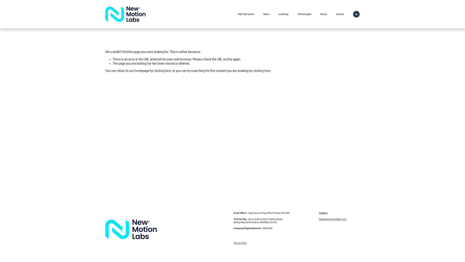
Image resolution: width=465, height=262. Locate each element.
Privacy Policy (240, 243)
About (323, 14)
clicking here (162, 71)
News (266, 14)
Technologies (304, 14)
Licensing (283, 14)
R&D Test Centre (246, 14)
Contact (340, 14)
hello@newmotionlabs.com (332, 216)
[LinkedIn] (356, 14)
